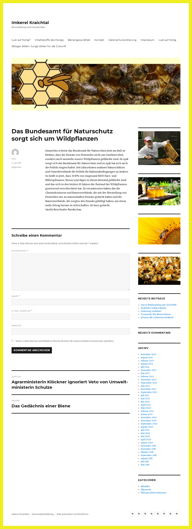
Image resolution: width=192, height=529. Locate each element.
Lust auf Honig (167, 40)
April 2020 (146, 439)
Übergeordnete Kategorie (153, 492)
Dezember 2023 (148, 370)
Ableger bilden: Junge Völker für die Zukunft (39, 46)
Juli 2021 (145, 395)
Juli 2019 (145, 461)
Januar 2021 (146, 414)
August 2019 (146, 458)
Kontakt (99, 40)
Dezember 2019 (148, 446)
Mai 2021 (145, 401)
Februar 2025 (147, 360)
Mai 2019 (145, 465)
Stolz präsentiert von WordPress (72, 514)
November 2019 (148, 449)
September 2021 (149, 392)
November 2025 (148, 354)
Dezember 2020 (149, 417)
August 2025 (147, 357)
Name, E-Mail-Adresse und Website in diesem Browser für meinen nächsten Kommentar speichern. (65, 341)
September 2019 (149, 455)
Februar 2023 (147, 376)
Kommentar (20, 251)
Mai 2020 (145, 436)
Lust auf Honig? (21, 40)
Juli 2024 (145, 367)
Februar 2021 (147, 411)
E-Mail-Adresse (22, 311)
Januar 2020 (147, 442)
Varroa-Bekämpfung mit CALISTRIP (159, 305)
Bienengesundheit (79, 40)
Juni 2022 (145, 386)
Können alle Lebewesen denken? (157, 317)
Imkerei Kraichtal (30, 22)
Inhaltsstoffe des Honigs (49, 40)
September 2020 (149, 424)
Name (16, 296)
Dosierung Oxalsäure (151, 311)
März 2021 (146, 408)
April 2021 (146, 405)
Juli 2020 (145, 430)
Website (16, 325)
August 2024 (147, 364)
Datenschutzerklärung (122, 40)
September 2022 (149, 383)
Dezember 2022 (148, 379)
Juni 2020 (145, 433)
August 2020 (147, 427)
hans (14, 159)
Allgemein (16, 167)
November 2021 (148, 389)
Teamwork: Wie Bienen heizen (156, 314)
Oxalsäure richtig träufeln (153, 308)
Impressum (147, 40)
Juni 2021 (145, 398)
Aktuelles (145, 486)
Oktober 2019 (147, 452)
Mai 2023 (145, 373)
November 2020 (148, 420)
